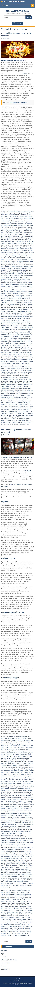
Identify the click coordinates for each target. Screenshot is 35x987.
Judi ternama (13, 887)
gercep (31, 327)
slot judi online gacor (11, 908)
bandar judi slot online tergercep (10, 808)
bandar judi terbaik (12, 290)
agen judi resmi (18, 214)
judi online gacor (9, 849)
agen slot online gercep (24, 243)
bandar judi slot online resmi (9, 279)
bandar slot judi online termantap (10, 306)
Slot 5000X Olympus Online (20, 386)
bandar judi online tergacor (23, 270)
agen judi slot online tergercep (18, 223)
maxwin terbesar (20, 363)
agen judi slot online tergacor (25, 747)
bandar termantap (11, 322)
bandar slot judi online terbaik (15, 300)
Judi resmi (16, 856)
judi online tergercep (26, 334)
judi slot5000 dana (20, 876)
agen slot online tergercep (8, 248)
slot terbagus (15, 415)
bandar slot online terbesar (16, 835)
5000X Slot (27, 211)
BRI (19, 978)
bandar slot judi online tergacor (18, 302)
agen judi (23, 213)
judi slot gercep (5, 340)
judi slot (21, 338)
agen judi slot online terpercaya (23, 227)
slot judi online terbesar (12, 912)
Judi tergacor (12, 885)
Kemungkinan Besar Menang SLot (12, 60)
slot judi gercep (26, 390)
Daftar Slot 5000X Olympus (18, 324)
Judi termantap (26, 358)
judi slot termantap (12, 354)
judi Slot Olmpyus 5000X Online (18, 340)
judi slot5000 (11, 876)
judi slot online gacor (24, 860)
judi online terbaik (25, 333)
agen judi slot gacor (19, 740)
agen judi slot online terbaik (25, 745)
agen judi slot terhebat (21, 232)
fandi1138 (28, 324)
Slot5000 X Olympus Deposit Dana (16, 420)
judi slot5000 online (12, 883)
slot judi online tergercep (8, 914)
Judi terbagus (11, 356)
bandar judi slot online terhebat (23, 284)
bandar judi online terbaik (8, 270)
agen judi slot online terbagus (16, 220)
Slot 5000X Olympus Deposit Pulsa (21, 383)
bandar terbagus (12, 318)
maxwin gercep (5, 361)
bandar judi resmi (21, 273)
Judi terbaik (18, 356)
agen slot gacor (14, 241)
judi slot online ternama (17, 867)
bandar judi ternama (19, 293)
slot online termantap (24, 411)
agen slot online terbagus (17, 245)
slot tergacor (4, 417)
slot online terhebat (12, 411)
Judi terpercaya (11, 359)
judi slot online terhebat (21, 865)
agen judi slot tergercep (7, 232)
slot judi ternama (22, 404)
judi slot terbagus (14, 350)
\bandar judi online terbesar (16, 211)
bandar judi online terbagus (24, 268)
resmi (22, 368)
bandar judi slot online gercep (21, 277)
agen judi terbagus (13, 236)
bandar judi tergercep (14, 291)
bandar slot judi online (22, 295)
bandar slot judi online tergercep (21, 826)
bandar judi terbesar (23, 290)
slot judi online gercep (17, 392)
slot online (10, 406)
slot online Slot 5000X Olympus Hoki (11, 408)
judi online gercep (9, 331)
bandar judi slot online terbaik (15, 281)
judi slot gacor (28, 338)
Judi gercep (16, 329)
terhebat (3, 424)
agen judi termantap (12, 239)
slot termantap (21, 417)
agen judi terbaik (22, 236)
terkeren (9, 424)
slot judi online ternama (14, 399)
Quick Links (5, 5)
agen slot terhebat (24, 256)
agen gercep (17, 213)
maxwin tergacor (15, 892)
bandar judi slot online (22, 275)
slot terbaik (22, 415)
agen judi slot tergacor (25, 231)
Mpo (2, 954)
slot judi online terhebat (17, 397)
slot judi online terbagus (11, 393)
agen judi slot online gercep (18, 218)
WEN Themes (17, 985)
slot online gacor (18, 406)
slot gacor (4, 390)
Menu (19, 23)
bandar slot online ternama (15, 316)
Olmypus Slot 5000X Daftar (20, 896)
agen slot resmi (15, 252)
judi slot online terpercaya (14, 349)
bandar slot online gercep (15, 309)
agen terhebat (26, 259)
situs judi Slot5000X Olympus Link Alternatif (19, 379)
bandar (27, 261)
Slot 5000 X (17, 381)
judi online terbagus (14, 333)
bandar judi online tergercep (9, 272)
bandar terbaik (21, 318)
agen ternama (11, 261)
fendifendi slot (5, 325)
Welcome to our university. (16, 1)
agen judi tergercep (22, 238)
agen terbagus (24, 257)
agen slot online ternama (20, 250)
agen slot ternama (15, 257)
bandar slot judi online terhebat (23, 304)
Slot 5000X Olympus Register (23, 388)
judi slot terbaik (23, 350)
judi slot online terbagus (7, 343)
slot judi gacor (17, 390)
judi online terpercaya (12, 338)
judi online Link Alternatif (22, 331)
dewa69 (3, 966)
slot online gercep (28, 406)
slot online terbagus (26, 408)
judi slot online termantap (14, 347)
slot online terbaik (6, 410)
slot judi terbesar (10, 402)
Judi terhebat (18, 358)
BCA (16, 978)
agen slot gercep (23, 241)
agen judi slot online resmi (24, 744)
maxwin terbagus (16, 890)
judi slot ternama (22, 354)
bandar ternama (21, 322)
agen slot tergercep (14, 256)
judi (6, 329)
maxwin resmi (13, 361)
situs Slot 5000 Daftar (7, 381)
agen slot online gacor (11, 243)
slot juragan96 (5, 963)
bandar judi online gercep (12, 266)
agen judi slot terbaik (26, 754)
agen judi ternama (23, 239)
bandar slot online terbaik (14, 311)
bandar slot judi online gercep (21, 297)
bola (9, 324)
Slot (4, 211)
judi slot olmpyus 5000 (11, 860)
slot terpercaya (5, 418)
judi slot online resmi (26, 341)
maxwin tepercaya (23, 361)
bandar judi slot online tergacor (18, 282)
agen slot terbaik (13, 254)
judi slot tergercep (21, 352)
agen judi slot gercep (10, 216)
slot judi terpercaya (12, 921)
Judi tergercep (10, 358)
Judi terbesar (25, 356)
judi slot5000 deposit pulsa (14, 880)
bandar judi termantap (7, 293)
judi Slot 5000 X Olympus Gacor (9, 858)
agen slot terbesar (23, 254)
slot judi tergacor (20, 402)
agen (32, 211)
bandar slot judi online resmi (9, 299)
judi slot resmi (25, 349)
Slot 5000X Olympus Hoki (22, 384)
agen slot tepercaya (25, 252)
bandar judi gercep (6, 265)
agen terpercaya (20, 261)
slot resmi (8, 415)
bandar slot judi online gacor (15, 821)
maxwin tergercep (11, 365)
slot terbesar (29, 415)
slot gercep (10, 390)
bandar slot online (19, 831)
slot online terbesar (17, 410)
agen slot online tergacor (26, 247)
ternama (20, 424)
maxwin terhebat (21, 365)
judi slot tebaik (20, 869)
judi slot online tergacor (25, 864)
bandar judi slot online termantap (10, 286)
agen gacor (10, 213)
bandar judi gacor (25, 263)
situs (8, 370)
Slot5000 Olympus (15, 418)
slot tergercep (12, 417)
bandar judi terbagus (7, 813)
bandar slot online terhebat (14, 315)
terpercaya (26, 424)
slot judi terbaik (11, 917)
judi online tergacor (15, 334)
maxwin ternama (12, 367)
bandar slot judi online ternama (16, 829)
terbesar (23, 422)
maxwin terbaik (11, 363)
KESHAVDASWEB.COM (17, 11)
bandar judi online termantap (25, 272)
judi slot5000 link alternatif (8, 881)
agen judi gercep (9, 214)
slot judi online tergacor (18, 395)
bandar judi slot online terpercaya (16, 288)
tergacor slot (29, 422)
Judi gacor (10, 329)
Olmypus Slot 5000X (11, 368)
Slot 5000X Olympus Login (11, 905)
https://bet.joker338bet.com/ (9, 960)
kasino (17, 359)
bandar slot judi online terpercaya (16, 307)
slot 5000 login (22, 901)
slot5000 (3, 933)
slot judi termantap (12, 404)
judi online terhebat (6, 336)
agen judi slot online (22, 216)
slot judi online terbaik (25, 393)
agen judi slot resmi (6, 229)
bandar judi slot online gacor (15, 801)
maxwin (21, 359)
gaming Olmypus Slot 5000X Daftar (19, 327)
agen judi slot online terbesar (17, 222)
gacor (11, 325)
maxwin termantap (16, 894)
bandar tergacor (10, 320)
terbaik (18, 422)
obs (29, 367)
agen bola (4, 213)
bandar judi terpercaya (13, 819)
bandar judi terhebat (26, 291)
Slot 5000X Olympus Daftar (13, 903)
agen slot (7, 241)
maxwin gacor (28, 359)
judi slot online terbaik (21, 343)
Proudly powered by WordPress (12, 983)
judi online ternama (28, 855)
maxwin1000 (20, 367)
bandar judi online (17, 265)
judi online (23, 329)
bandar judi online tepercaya (9, 268)
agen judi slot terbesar (12, 231)
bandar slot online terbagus (16, 833)
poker (18, 368)
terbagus (13, 422)
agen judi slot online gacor (24, 742)
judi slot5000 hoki (27, 880)
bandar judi (16, 263)
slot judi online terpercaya (17, 915)
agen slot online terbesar (12, 247)
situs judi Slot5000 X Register (15, 377)
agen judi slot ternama (16, 234)
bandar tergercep (20, 320)
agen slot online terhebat (22, 248)
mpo (26, 367)
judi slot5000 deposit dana (13, 878)
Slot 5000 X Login (25, 381)
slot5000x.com (5, 969)
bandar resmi (11, 295)
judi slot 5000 (28, 856)
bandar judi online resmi (26, 266)
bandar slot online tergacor (13, 313)
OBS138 (24, 74)
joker (2, 329)
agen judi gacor (22, 738)
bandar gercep (9, 263)
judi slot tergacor (11, 352)
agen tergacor (9, 259)
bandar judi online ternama (8, 273)
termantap (14, 424)
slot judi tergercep (11, 919)
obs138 (3, 368)
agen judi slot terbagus (18, 229)
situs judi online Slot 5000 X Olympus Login (17, 372)
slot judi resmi (11, 401)
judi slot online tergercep (16, 345)
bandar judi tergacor (12, 815)
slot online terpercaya (16, 413)
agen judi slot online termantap (20, 225)
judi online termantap (18, 336)
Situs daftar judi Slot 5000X (11, 898)
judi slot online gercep (14, 341)
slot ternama (28, 417)
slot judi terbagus (20, 401)
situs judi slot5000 (12, 901)
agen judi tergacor (11, 238)
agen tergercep (18, 259)
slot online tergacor (17, 924)
